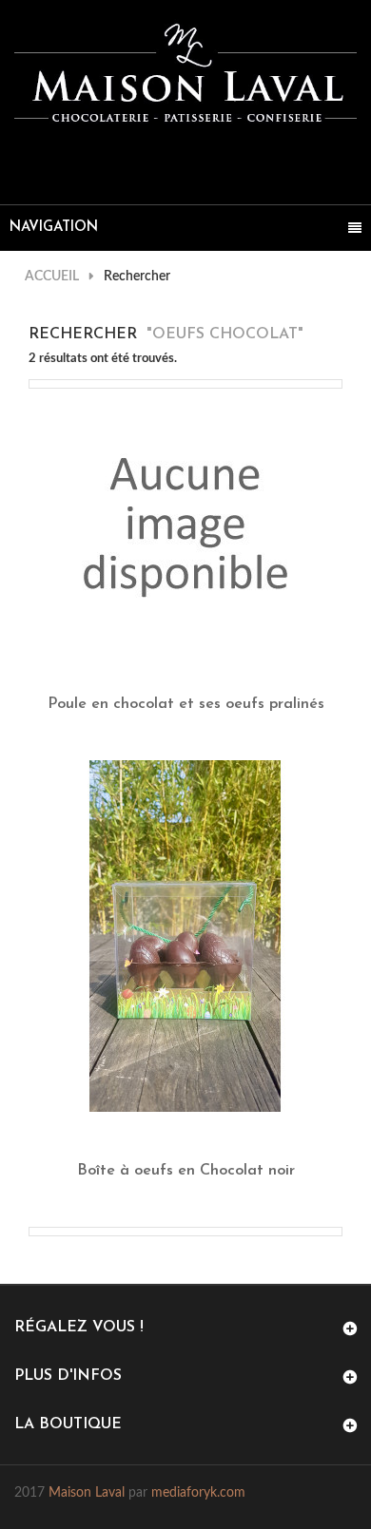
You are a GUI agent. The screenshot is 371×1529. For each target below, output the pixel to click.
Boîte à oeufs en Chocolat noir (186, 1170)
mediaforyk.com (198, 1493)
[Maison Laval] (185, 73)
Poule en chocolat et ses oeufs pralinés (186, 704)
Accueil (52, 276)
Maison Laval (87, 1493)
